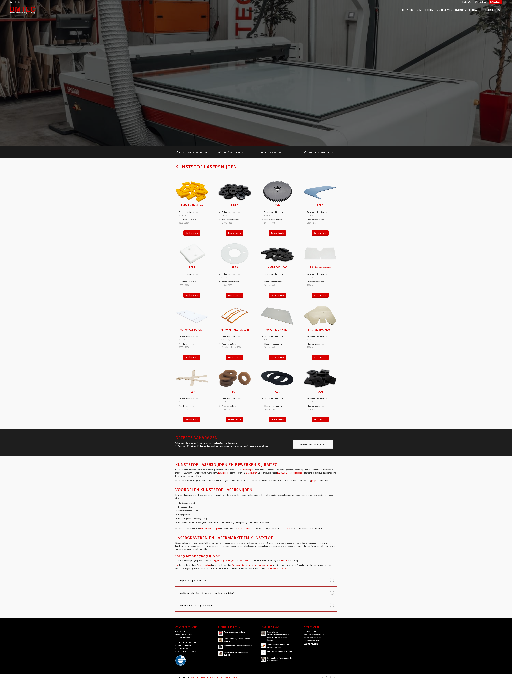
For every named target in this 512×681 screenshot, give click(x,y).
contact (284, 560)
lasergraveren (251, 473)
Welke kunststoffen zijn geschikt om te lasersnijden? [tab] (207, 593)
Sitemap (220, 677)
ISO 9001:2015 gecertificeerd (289, 473)
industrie (287, 528)
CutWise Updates (479, 2)
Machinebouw (310, 631)
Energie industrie (311, 644)
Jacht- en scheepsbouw (314, 634)
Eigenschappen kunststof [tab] (193, 580)
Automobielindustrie (312, 637)
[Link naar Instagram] (15, 2)
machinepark (248, 469)
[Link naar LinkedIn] (11, 2)
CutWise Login (495, 2)
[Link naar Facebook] (23, 2)
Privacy (212, 677)
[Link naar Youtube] (19, 2)
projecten (315, 480)
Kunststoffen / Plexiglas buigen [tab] (196, 605)
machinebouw (244, 528)
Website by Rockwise (232, 677)
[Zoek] (499, 10)
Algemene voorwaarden (199, 677)
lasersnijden (223, 473)
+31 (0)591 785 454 (187, 642)
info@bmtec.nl (188, 645)
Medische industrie (312, 640)
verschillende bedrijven (210, 528)
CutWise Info (466, 2)
